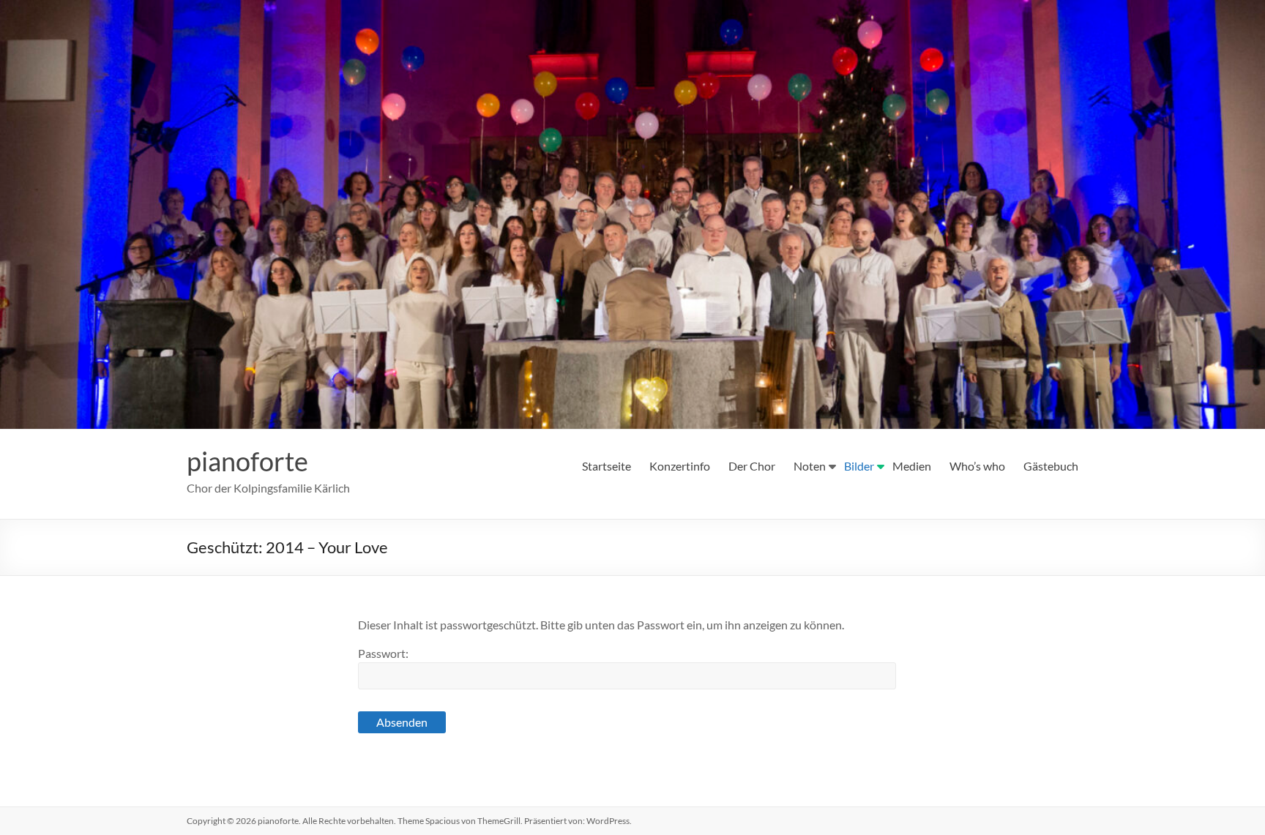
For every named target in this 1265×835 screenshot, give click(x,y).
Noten (810, 466)
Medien (911, 466)
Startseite (606, 466)
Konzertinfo (679, 466)
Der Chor (751, 466)
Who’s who (977, 466)
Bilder (859, 466)
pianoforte (247, 461)
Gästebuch (1050, 466)
